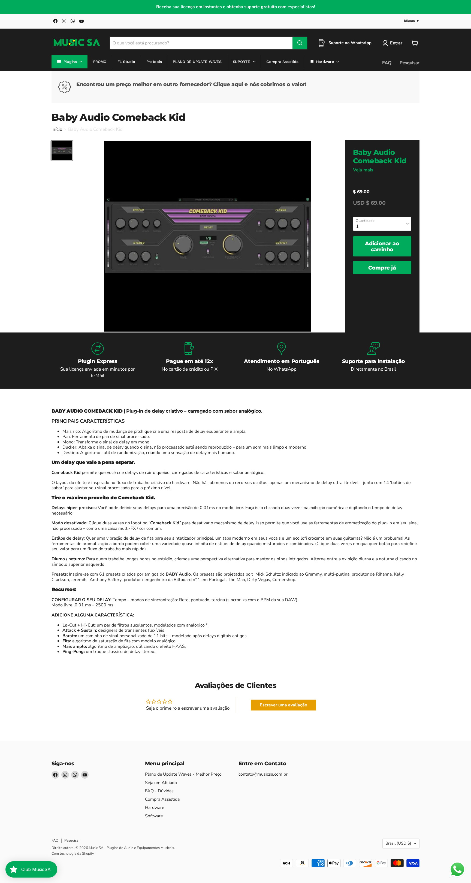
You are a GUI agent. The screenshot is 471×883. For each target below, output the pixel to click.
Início (57, 129)
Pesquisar (409, 63)
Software (154, 816)
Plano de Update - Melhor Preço (183, 774)
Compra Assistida (162, 799)
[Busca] (299, 43)
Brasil (398, 843)
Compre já (382, 267)
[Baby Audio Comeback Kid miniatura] (62, 151)
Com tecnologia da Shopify (73, 853)
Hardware (154, 808)
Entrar (396, 43)
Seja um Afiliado (161, 783)
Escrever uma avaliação (283, 705)
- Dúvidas (159, 791)
